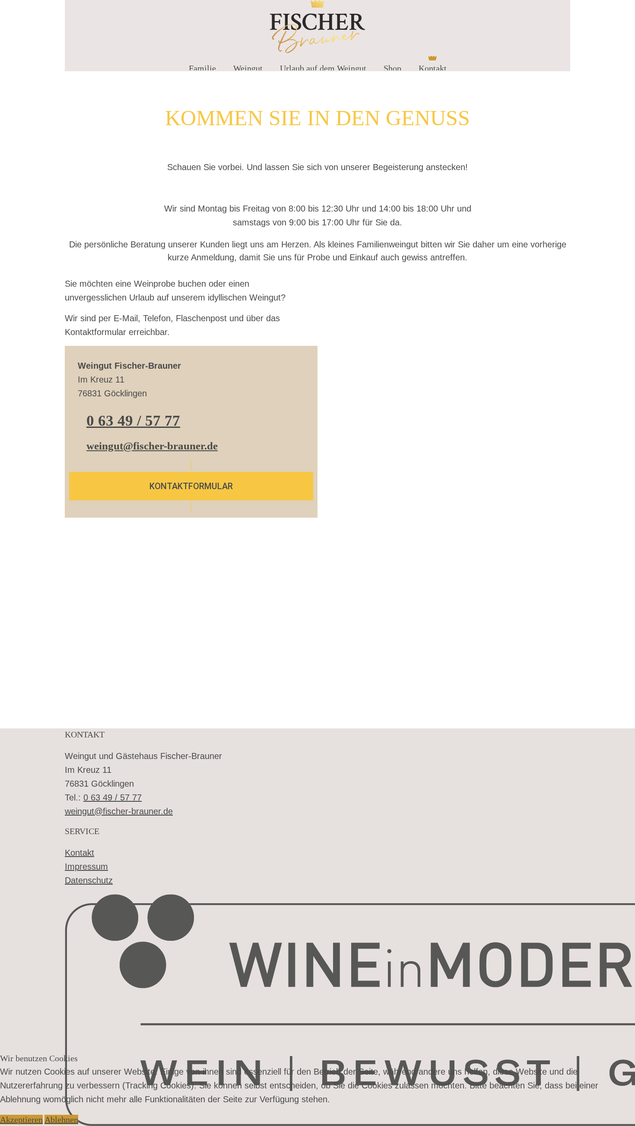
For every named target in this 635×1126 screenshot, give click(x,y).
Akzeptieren (21, 1119)
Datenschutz (89, 880)
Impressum (86, 866)
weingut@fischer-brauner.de (152, 446)
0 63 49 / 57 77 (133, 420)
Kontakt (79, 852)
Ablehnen (61, 1119)
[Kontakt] (432, 58)
